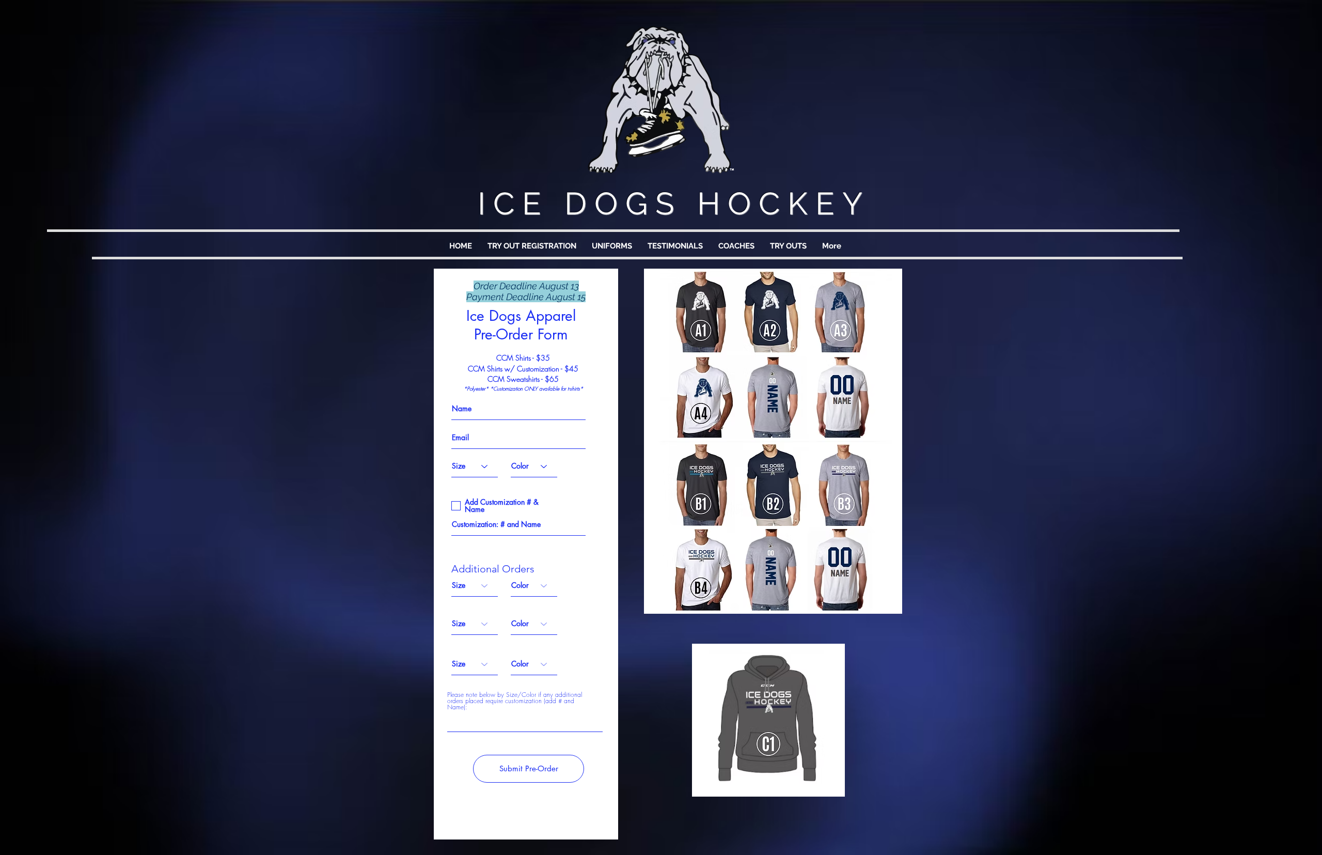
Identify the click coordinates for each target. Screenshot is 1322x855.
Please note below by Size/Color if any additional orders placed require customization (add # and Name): (514, 701)
